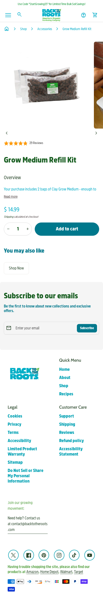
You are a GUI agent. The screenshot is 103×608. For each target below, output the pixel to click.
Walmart (66, 572)
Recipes (66, 394)
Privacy (14, 424)
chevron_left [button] (7, 133)
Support (66, 416)
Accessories (44, 29)
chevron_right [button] (96, 133)
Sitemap (15, 462)
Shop (23, 29)
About (64, 377)
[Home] (51, 15)
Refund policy (71, 440)
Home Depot (49, 572)
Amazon (32, 572)
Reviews (66, 432)
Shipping (8, 216)
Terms (13, 432)
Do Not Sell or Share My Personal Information (25, 476)
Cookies (15, 416)
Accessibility (19, 440)
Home (64, 369)
